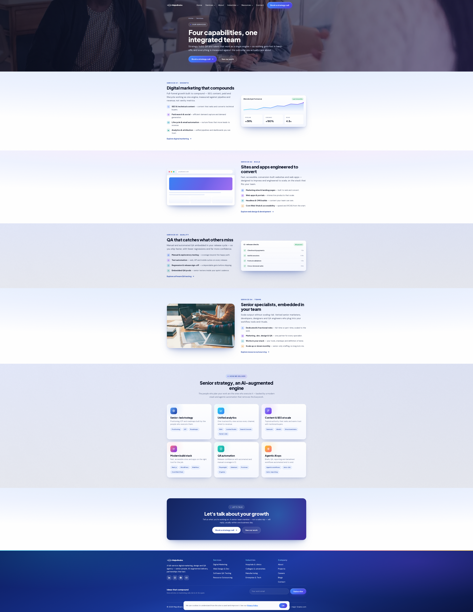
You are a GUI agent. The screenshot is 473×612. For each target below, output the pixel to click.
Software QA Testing (222, 573)
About (221, 5)
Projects (281, 569)
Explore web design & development (256, 212)
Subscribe (298, 591)
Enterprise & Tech (253, 577)
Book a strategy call (279, 5)
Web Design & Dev (221, 569)
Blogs (280, 577)
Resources (246, 5)
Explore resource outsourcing (254, 352)
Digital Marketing (220, 564)
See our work (228, 59)
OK (283, 605)
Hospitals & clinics (253, 564)
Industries (231, 5)
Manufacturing (252, 573)
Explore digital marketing (178, 139)
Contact (260, 5)
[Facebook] (180, 577)
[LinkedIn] (169, 577)
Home (199, 5)
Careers (281, 573)
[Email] (186, 577)
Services (209, 5)
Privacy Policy (252, 605)
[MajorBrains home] (175, 5)
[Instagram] (175, 577)
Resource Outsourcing (222, 577)
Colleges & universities (255, 569)
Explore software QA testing (179, 276)
